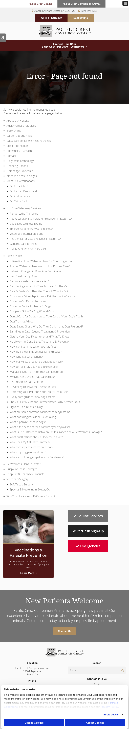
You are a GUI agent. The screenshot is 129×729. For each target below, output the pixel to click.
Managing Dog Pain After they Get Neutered (36, 372)
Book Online (80, 18)
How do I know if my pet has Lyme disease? (35, 351)
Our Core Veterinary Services (24, 208)
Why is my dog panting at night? (28, 452)
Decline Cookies (34, 722)
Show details (111, 714)
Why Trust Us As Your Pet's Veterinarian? (31, 496)
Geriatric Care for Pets (23, 244)
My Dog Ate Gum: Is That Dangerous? (32, 377)
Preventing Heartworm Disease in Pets (33, 387)
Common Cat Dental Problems (28, 301)
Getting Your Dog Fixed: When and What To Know (39, 336)
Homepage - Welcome (20, 171)
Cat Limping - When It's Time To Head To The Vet (39, 286)
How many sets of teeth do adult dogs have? (36, 361)
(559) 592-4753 (89, 10)
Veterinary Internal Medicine (26, 234)
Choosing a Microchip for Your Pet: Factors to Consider (43, 296)
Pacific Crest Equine (40, 4)
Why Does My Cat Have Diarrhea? (30, 442)
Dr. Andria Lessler (20, 196)
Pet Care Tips (15, 256)
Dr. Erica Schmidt (20, 186)
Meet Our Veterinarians (21, 181)
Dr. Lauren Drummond (23, 191)
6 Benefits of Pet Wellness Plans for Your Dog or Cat (41, 261)
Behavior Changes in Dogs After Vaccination (36, 271)
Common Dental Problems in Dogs (30, 306)
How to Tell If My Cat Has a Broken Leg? (34, 367)
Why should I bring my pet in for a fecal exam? (37, 457)
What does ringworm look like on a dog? (33, 417)
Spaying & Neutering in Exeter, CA (30, 489)
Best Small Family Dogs (23, 276)
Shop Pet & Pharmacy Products (25, 474)
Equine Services (90, 516)
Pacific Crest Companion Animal (81, 4)
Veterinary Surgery (17, 479)
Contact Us (64, 631)
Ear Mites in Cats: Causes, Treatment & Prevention (40, 331)
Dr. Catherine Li (19, 201)
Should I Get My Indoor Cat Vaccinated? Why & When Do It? (45, 402)
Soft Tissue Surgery (21, 484)
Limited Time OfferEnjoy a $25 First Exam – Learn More (63, 45)
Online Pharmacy (51, 18)
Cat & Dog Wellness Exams (26, 223)
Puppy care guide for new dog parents (32, 397)
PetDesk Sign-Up (90, 531)
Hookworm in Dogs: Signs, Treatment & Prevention (40, 341)
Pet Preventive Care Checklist (27, 382)
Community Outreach (19, 151)
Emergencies (90, 546)
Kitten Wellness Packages (22, 176)
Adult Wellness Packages (21, 125)
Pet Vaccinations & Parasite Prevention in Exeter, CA (41, 218)
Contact (11, 156)
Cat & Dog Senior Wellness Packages (29, 141)
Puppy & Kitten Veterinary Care (28, 249)
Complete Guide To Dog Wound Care (32, 311)
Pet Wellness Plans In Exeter (23, 464)
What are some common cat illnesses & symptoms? (40, 412)
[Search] (122, 670)
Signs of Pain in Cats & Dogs (27, 407)
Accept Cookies (95, 722)
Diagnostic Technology (20, 161)
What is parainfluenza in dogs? (28, 422)
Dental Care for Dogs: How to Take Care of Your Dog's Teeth (46, 316)
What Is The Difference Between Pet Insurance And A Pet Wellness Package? (56, 432)
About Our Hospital (18, 120)
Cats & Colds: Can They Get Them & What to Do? (39, 291)
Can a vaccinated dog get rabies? (29, 281)
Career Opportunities (19, 136)
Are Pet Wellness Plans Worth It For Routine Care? (40, 266)
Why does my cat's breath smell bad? (31, 447)
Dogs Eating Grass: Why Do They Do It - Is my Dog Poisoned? (46, 326)
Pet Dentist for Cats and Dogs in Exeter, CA (35, 239)
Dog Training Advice (21, 321)
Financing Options (17, 166)
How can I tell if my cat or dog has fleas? (33, 346)
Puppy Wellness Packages (22, 469)
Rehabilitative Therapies (24, 213)
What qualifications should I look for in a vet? (36, 437)
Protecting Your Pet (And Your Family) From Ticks (39, 392)
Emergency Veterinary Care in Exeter (31, 228)
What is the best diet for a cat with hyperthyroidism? (40, 427)
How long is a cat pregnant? (26, 356)
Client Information (17, 146)
